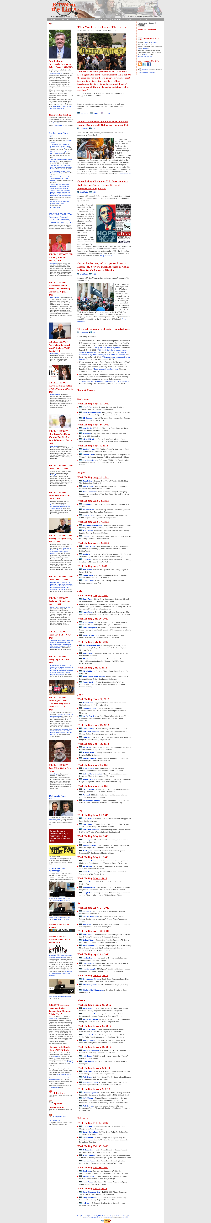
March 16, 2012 (102, 1047)
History (82, 1216)
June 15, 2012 (101, 743)
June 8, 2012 (100, 765)
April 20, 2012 (101, 931)
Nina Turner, (54, 446)
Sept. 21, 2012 (101, 403)
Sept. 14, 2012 (101, 424)
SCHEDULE (91, 19)
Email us (51, 858)
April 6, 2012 (100, 975)
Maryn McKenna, (55, 394)
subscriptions (55, 1087)
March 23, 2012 (102, 1026)
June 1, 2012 (100, 786)
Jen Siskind (53, 263)
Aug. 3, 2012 (100, 566)
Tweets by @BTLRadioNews (146, 72)
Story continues (124, 174)
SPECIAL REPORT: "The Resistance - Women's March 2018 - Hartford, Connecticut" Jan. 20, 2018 (61, 218)
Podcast (106, 113)
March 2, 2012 (101, 1089)
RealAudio (84, 113)
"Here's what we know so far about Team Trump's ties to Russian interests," (60, 178)
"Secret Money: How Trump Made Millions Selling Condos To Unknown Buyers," (61, 166)
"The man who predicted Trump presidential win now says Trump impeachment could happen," (60, 145)
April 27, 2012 (101, 907)
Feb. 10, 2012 (100, 1167)
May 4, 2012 (100, 878)
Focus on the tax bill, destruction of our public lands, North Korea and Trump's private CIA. (60, 506)
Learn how (145, 69)
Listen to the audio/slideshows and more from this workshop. (60, 973)
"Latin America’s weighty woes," (106, 369)
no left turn (109, 1217)
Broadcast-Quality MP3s (95, 1216)
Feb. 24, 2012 (100, 1123)
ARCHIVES (78, 19)
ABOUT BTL (66, 19)
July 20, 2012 (100, 618)
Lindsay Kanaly (54, 297)
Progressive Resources (57, 1118)
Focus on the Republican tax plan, (60, 607)
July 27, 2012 (100, 595)
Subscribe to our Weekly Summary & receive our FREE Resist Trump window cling (60, 836)
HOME (53, 19)
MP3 (94, 129)
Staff (86, 1216)
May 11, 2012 (101, 857)
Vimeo (67, 900)
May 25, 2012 (101, 815)
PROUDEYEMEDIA (57, 900)
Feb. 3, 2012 (100, 1188)
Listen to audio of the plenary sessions (60, 996)
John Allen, (53, 774)
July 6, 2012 (100, 667)
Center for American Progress (59, 188)
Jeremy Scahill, (53, 1018)
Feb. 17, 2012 (100, 1146)
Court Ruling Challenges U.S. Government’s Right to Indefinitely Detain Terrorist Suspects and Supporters (102, 185)
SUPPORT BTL (117, 19)
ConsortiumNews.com (55, 73)
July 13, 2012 (100, 642)
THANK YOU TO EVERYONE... (57, 869)
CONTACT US (142, 19)
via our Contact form (55, 123)
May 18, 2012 (101, 836)
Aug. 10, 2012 (101, 543)
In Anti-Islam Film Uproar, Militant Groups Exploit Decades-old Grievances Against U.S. (103, 123)
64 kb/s (96, 113)
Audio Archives (116, 1216)
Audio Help (124, 1216)
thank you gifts (58, 125)
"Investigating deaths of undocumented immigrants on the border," (105, 381)
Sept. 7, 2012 (100, 445)
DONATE (130, 19)
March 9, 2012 (101, 1068)
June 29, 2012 (101, 699)
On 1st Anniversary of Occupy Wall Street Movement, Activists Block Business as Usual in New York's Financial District (103, 266)
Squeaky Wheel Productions (91, 1217)
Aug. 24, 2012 (101, 500)
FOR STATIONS (104, 19)
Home (78, 1216)
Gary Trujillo (125, 1217)
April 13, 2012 (101, 954)
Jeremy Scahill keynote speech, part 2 (60, 917)
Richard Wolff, (54, 354)
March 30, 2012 (102, 1004)
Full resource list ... (56, 207)
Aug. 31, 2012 (101, 477)
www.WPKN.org (68, 1062)
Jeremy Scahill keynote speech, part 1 (60, 898)
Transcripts (131, 1216)
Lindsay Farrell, (54, 475)
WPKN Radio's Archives (63, 1074)
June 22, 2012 (101, 725)
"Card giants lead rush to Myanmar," (107, 348)
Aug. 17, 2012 (101, 521)
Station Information (107, 1216)
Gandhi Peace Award (55, 819)
